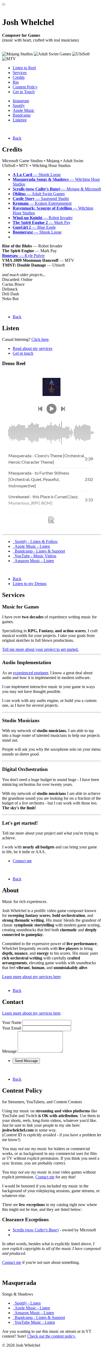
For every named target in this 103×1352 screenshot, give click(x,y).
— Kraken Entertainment (42, 203)
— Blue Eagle (34, 227)
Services (20, 72)
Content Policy (25, 87)
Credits (19, 77)
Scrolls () (36, 1230)
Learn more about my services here (31, 976)
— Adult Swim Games (39, 193)
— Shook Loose (37, 174)
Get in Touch (24, 91)
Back (17, 138)
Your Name (11, 1022)
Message (9, 1051)
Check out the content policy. (51, 1336)
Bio (16, 82)
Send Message (26, 1061)
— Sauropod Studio (41, 198)
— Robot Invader (43, 217)
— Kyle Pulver (23, 255)
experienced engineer (30, 673)
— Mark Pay (42, 222)
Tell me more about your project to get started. (40, 649)
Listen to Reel (24, 68)
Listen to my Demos (29, 583)
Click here (40, 339)
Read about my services (32, 348)
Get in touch (23, 353)
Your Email (11, 1028)
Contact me (22, 861)
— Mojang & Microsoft (57, 189)
